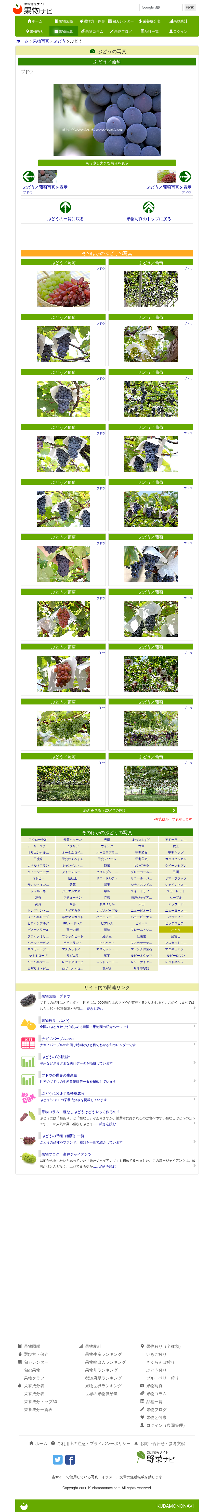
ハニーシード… (107, 916)
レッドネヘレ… (176, 961)
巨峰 (107, 865)
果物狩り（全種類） (164, 1346)
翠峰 (107, 891)
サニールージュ (141, 878)
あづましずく (141, 839)
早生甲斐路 (141, 968)
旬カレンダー (123, 21)
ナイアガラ (72, 910)
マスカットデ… (38, 949)
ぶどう (60, 41)
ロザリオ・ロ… (72, 968)
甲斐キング (176, 852)
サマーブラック (176, 878)
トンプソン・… (38, 910)
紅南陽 (141, 936)
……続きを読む (91, 1008)
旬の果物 (32, 1370)
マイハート (107, 942)
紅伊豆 (107, 936)
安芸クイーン (72, 839)
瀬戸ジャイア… (141, 897)
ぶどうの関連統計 (56, 1056)
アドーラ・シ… (176, 839)
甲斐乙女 (141, 852)
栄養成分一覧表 (38, 1409)
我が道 (107, 968)
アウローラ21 (38, 839)
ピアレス (107, 923)
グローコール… (141, 871)
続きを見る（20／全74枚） (105, 810)
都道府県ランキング (103, 1378)
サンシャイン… (38, 884)
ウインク (107, 846)
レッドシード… (107, 961)
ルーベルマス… (38, 961)
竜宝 (107, 955)
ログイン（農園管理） (166, 1425)
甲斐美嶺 (141, 858)
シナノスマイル (141, 884)
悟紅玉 (72, 878)
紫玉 (107, 884)
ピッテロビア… (176, 923)
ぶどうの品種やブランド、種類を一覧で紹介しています (81, 1142)
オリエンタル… (38, 852)
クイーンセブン (176, 865)
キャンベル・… (72, 865)
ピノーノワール (38, 929)
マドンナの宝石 (141, 949)
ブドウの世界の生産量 (59, 1075)
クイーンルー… (72, 871)
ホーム (37, 21)
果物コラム (94, 31)
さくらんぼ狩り (160, 1362)
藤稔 (107, 929)
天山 (141, 904)
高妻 (73, 904)
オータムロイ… (72, 852)
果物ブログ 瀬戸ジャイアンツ (67, 1154)
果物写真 (66, 31)
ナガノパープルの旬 (58, 1038)
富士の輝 (73, 929)
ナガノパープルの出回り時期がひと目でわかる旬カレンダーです (88, 1044)
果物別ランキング (101, 1370)
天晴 (107, 839)
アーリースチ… (38, 846)
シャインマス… (176, 884)
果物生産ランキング (103, 1354)
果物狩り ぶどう (56, 1020)
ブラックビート (72, 936)
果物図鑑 (66, 21)
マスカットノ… (72, 949)
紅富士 (175, 936)
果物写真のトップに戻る (148, 218)
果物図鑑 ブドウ (56, 996)
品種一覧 (152, 31)
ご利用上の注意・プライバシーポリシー (93, 1443)
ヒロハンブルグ (38, 923)
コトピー (38, 878)
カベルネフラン (38, 865)
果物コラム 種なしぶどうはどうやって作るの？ (81, 1111)
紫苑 (73, 884)
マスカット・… (176, 942)
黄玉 (176, 846)
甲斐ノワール (107, 858)
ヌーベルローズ (38, 916)
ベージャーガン (38, 942)
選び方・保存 (94, 21)
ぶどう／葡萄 (63, 262)
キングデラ (141, 865)
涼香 (38, 897)
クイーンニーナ (38, 871)
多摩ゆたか (107, 904)
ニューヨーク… (176, 910)
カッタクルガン (176, 858)
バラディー (176, 916)
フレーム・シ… (141, 929)
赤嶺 (107, 897)
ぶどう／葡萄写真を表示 (45, 187)
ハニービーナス (141, 916)
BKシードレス (72, 923)
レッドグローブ (72, 961)
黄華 (141, 846)
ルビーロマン (176, 955)
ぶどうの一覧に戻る (65, 218)
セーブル (176, 897)
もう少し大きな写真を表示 (107, 162)
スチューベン (72, 897)
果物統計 (180, 21)
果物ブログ (123, 31)
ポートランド (72, 942)
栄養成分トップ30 (40, 1401)
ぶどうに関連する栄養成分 (63, 1093)
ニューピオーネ (141, 910)
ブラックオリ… (38, 936)
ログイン (180, 31)
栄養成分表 (152, 21)
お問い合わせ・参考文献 (162, 1443)
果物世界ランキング (103, 1385)
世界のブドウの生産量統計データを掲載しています (78, 1081)
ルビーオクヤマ (141, 955)
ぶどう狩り (156, 1370)
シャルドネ (38, 891)
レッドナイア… (141, 961)
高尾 (38, 904)
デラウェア (176, 904)
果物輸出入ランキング (105, 1362)
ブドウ (28, 192)
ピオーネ (141, 923)
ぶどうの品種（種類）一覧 (63, 1135)
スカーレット (176, 891)
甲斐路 (38, 858)
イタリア (73, 846)
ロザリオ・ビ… (38, 968)
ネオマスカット (72, 916)
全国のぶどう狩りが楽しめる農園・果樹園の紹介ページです (84, 1026)
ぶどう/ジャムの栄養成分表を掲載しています (73, 1099)
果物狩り (37, 31)
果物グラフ (34, 1378)
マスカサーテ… (141, 942)
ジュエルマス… (72, 891)
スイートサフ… (141, 891)
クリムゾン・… (107, 871)
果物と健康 (156, 1417)
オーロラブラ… (107, 852)
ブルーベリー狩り (162, 1378)
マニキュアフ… (176, 949)
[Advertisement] (106, 236)
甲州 (176, 871)
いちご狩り (156, 1354)
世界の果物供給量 (101, 1393)
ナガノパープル (107, 910)
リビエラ (73, 955)
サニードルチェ (107, 878)
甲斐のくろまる (72, 858)
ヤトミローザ (38, 955)
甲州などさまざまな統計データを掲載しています (76, 1063)
